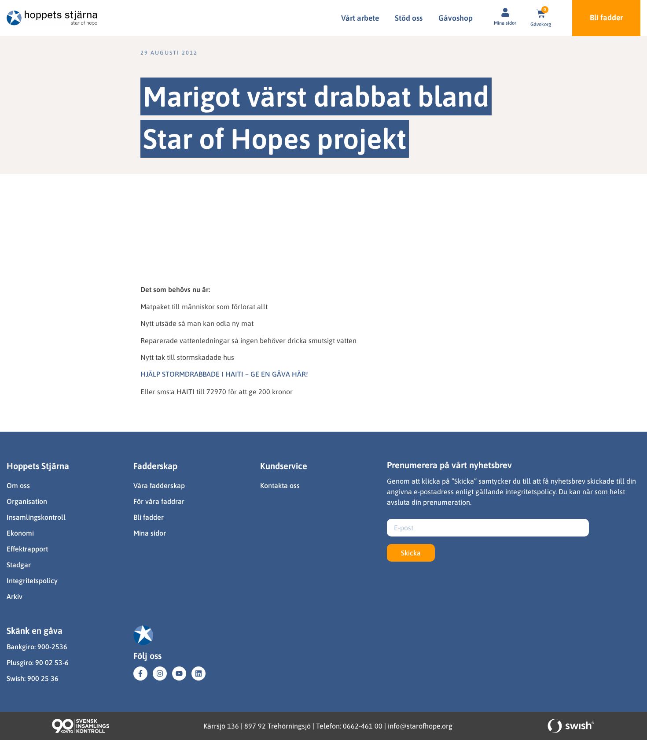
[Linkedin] (198, 673)
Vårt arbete (360, 18)
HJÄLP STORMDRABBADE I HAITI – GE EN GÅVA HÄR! (224, 374)
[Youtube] (179, 673)
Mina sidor (505, 23)
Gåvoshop (455, 18)
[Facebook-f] (140, 673)
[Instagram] (160, 673)
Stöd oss (409, 18)
